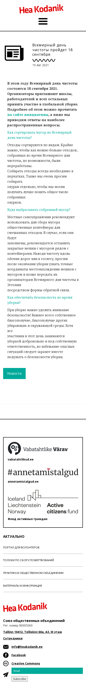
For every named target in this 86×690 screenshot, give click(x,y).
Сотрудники (13, 638)
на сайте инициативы (27, 114)
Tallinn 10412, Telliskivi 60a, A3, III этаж (32, 632)
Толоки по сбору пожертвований (28, 560)
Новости (14, 373)
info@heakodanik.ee (27, 647)
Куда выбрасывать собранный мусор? (38, 209)
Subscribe (19, 679)
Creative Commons (25, 663)
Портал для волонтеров (21, 547)
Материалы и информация (22, 585)
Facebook (18, 655)
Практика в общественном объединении (33, 573)
